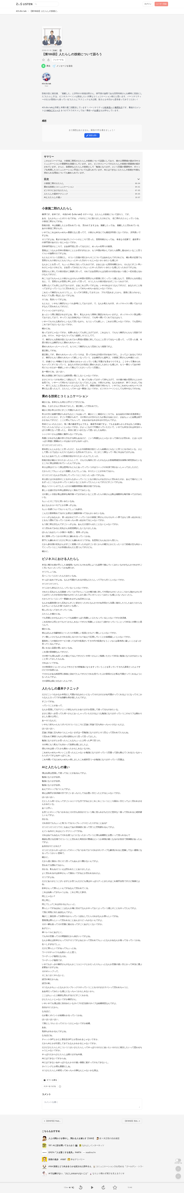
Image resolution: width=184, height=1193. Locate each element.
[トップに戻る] (178, 1168)
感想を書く (93, 135)
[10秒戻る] (80, 1187)
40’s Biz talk (21, 11)
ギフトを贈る (52, 1080)
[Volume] (71, 1187)
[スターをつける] (43, 59)
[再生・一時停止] (92, 1187)
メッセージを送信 (64, 66)
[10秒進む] (103, 1187)
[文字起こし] (60, 50)
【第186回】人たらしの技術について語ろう (72, 54)
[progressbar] (92, 1182)
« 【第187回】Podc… (52, 1121)
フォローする (58, 60)
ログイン (147, 4)
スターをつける (50, 1086)
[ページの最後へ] (178, 1176)
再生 (48, 66)
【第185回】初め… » (132, 1121)
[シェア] (48, 60)
